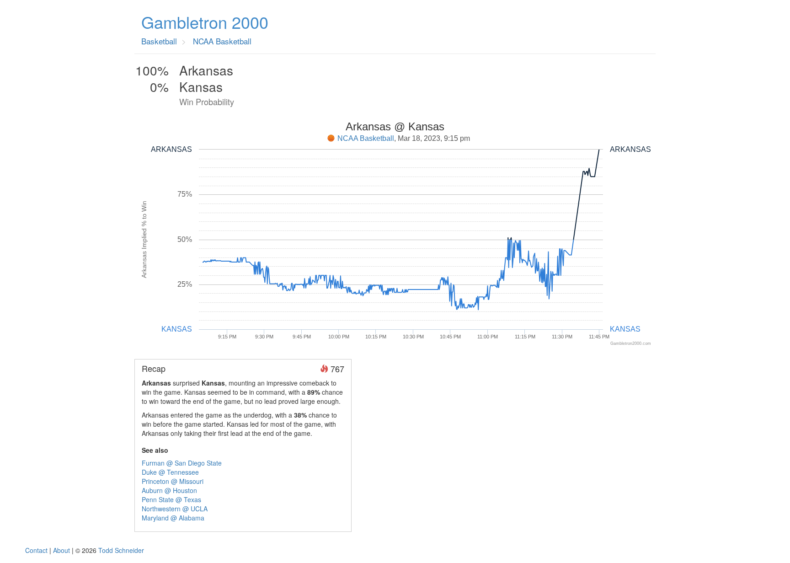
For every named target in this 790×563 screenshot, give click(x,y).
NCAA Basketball (365, 138)
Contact (36, 550)
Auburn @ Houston (169, 490)
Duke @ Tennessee (170, 472)
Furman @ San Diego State (182, 462)
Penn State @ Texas (171, 499)
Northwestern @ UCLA (175, 508)
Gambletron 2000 (204, 22)
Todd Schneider (121, 550)
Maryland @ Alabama (173, 517)
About (61, 550)
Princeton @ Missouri (172, 481)
